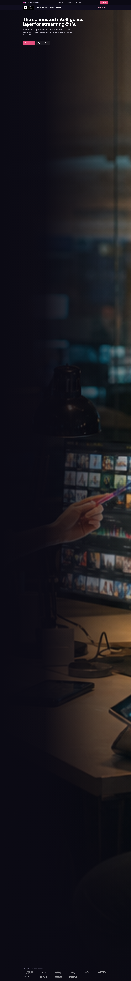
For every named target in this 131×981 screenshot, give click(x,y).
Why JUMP (70, 2)
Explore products (43, 43)
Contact (104, 2)
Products (60, 2)
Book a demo (29, 43)
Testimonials (78, 2)
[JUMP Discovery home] (31, 3)
